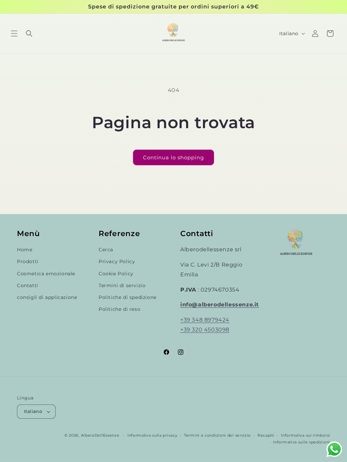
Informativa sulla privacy (152, 435)
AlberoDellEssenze (100, 435)
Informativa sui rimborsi (305, 435)
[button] (14, 33)
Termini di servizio (122, 285)
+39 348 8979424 (204, 320)
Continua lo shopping (173, 157)
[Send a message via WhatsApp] (334, 449)
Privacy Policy (117, 261)
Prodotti (28, 261)
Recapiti (266, 435)
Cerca (106, 250)
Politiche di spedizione (128, 297)
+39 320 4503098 (204, 329)
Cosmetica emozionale (46, 274)
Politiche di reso (119, 309)
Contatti (27, 285)
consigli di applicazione (47, 297)
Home (24, 250)
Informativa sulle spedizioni (301, 442)
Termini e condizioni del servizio (217, 435)
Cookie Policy (116, 274)
